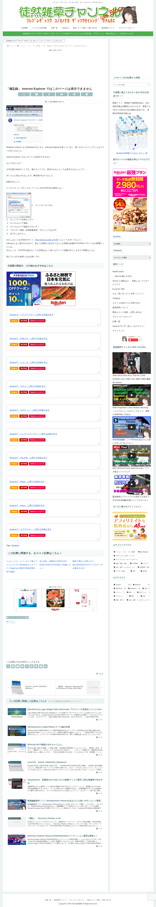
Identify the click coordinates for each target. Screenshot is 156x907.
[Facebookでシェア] (49, 94)
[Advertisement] (55, 68)
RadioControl (118, 271)
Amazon (14, 321)
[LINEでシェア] (74, 94)
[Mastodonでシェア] (13, 666)
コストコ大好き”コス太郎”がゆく (126, 303)
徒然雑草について (120, 307)
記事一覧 (116, 321)
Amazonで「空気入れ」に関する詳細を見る (28, 338)
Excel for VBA (118, 289)
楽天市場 (24, 321)
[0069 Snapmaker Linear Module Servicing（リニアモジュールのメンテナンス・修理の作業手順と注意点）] (131, 395)
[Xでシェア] (24, 94)
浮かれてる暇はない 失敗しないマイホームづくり (130, 283)
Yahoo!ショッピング (37, 321)
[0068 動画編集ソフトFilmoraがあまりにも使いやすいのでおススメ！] (131, 427)
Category (116, 298)
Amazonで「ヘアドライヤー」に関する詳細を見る (31, 315)
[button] (148, 84)
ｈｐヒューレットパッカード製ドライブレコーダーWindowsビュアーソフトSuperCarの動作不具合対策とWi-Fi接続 (21, 566)
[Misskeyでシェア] (22, 666)
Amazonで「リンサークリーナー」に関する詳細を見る (33, 434)
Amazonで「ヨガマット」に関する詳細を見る (29, 410)
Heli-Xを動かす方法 (123, 276)
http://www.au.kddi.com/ (45, 240)
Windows (15, 545)
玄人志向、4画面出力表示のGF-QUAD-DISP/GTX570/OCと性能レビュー (55, 564)
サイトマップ (118, 331)
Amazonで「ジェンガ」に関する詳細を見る (28, 362)
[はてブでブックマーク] (61, 94)
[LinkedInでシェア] (46, 666)
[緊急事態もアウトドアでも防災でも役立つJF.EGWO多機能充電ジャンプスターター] (131, 484)
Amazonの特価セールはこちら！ (130, 153)
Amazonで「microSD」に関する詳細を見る (28, 458)
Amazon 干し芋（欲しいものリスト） (128, 326)
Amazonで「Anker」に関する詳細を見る (27, 482)
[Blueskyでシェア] (36, 94)
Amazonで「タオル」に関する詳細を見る (27, 386)
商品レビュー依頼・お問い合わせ (127, 312)
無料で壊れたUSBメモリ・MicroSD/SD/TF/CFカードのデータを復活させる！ (88, 564)
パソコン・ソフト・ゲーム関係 (18, 617)
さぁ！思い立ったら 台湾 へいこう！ (128, 294)
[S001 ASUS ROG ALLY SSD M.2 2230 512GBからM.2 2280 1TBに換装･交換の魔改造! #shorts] (131, 363)
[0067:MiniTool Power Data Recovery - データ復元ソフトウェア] (131, 456)
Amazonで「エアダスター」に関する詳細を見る (30, 529)
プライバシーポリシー (122, 317)
